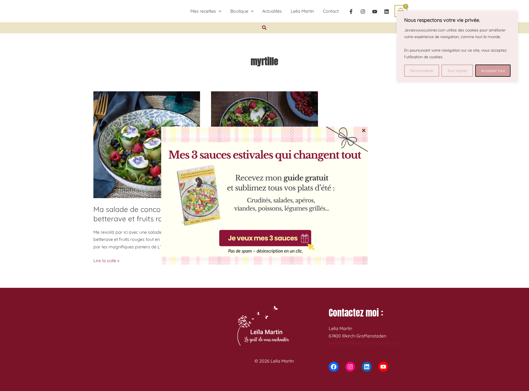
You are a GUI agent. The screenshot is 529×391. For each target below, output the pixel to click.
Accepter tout (493, 70)
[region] (457, 47)
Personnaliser (422, 70)
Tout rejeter (457, 70)
